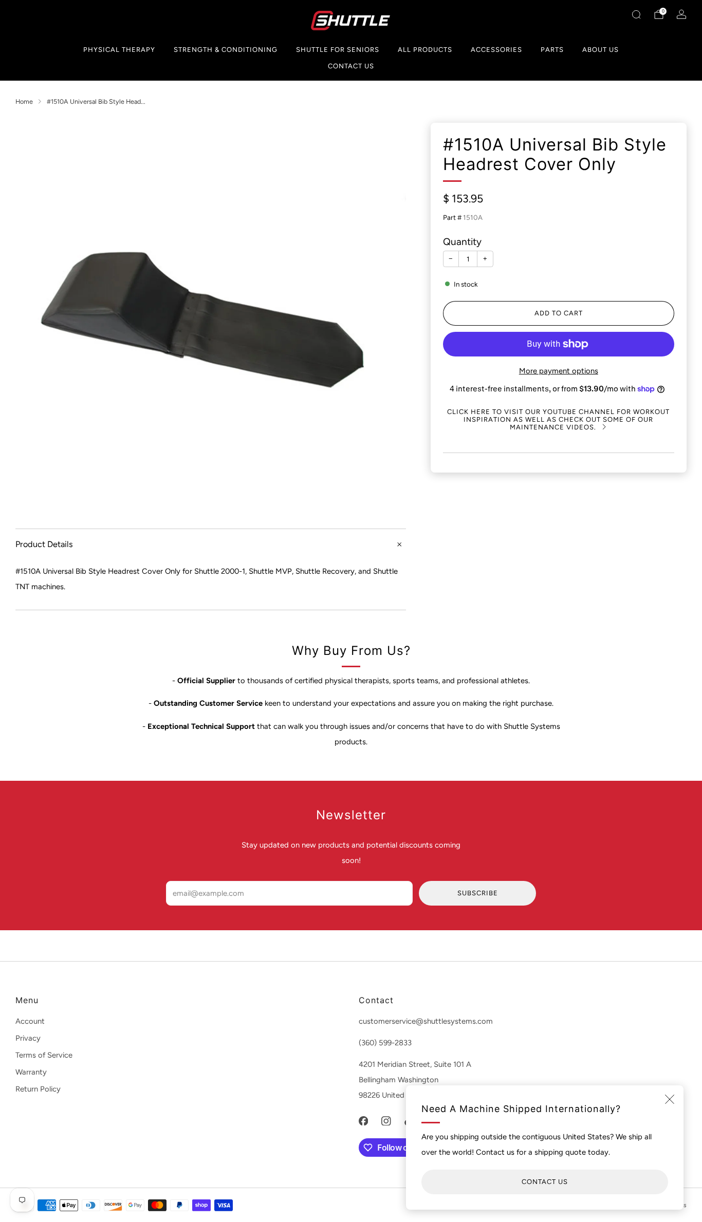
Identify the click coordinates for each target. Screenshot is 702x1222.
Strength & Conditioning (226, 49)
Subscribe (477, 893)
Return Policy (38, 1089)
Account (30, 1021)
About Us (600, 49)
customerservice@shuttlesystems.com (426, 1021)
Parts (552, 49)
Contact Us (351, 66)
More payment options (558, 370)
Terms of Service (43, 1055)
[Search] (636, 14)
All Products (425, 49)
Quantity (462, 242)
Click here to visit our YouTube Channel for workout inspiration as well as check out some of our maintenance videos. (558, 419)
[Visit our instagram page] (386, 1121)
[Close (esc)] (669, 1099)
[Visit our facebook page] (363, 1121)
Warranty (31, 1072)
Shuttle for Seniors (337, 49)
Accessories (496, 49)
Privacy (28, 1038)
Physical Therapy (119, 49)
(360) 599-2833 (385, 1042)
